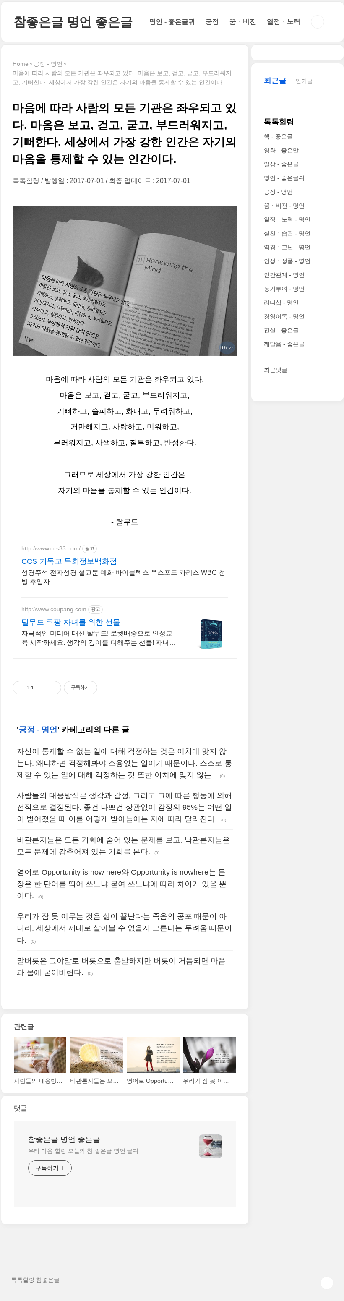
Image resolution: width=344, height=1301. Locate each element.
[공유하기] (41, 687)
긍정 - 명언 (38, 729)
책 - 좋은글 (278, 136)
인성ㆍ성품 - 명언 (287, 261)
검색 (317, 22)
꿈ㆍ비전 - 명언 (284, 205)
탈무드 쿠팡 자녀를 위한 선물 (70, 622)
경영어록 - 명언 (284, 316)
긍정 (212, 21)
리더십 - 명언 (281, 302)
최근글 (275, 80)
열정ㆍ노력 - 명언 (287, 219)
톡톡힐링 (279, 121)
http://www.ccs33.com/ (51, 548)
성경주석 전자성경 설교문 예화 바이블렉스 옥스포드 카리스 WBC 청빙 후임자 (123, 577)
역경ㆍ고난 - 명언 (287, 247)
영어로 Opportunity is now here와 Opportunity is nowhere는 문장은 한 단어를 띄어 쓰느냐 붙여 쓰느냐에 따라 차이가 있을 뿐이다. (122, 884)
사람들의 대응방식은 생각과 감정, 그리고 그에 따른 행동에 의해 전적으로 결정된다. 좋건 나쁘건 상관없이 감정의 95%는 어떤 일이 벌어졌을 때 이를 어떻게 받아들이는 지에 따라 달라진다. (124, 807)
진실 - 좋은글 (281, 330)
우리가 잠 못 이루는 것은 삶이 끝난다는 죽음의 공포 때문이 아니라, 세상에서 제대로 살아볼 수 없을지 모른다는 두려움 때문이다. (124, 928)
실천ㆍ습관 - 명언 (287, 233)
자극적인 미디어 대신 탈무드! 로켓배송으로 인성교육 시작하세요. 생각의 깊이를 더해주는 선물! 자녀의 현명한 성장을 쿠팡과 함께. (98, 638)
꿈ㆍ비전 (242, 21)
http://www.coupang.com (53, 609)
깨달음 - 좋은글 (284, 344)
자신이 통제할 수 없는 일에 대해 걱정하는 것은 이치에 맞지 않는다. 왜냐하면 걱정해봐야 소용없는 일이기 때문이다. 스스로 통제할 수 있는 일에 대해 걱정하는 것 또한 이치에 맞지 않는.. (124, 763)
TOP (327, 1283)
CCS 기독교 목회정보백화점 (69, 561)
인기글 (304, 81)
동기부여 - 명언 (284, 288)
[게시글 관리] (52, 687)
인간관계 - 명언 (284, 274)
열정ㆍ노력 (283, 21)
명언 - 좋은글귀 (172, 21)
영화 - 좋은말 (281, 150)
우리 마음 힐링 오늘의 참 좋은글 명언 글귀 (83, 1150)
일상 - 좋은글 (281, 164)
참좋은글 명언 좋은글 (73, 22)
